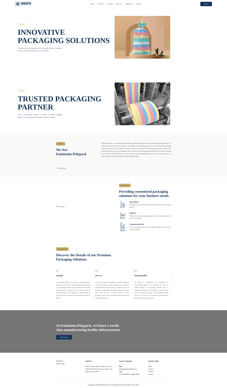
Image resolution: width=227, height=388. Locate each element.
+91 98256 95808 (124, 373)
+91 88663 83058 (134, 374)
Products (110, 4)
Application (129, 4)
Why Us (119, 4)
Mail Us (206, 4)
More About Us (64, 337)
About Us (101, 4)
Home (92, 4)
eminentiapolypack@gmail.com (128, 368)
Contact (138, 4)
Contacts (150, 374)
